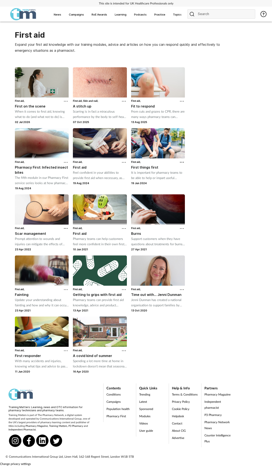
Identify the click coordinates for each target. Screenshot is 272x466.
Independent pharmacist (212, 404)
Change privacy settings (15, 464)
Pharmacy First (116, 416)
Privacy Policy (181, 401)
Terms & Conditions (185, 394)
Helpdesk (178, 416)
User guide (146, 430)
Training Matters (58, 425)
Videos (143, 423)
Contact (177, 423)
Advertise (178, 438)
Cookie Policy (180, 409)
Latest (143, 401)
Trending (144, 394)
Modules (144, 416)
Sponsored (146, 409)
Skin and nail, (90, 100)
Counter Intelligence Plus (217, 438)
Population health (118, 409)
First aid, (19, 100)
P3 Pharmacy (75, 425)
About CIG (179, 430)
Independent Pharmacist (22, 429)
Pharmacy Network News (217, 425)
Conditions (113, 394)
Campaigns (113, 401)
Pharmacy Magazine (37, 425)
